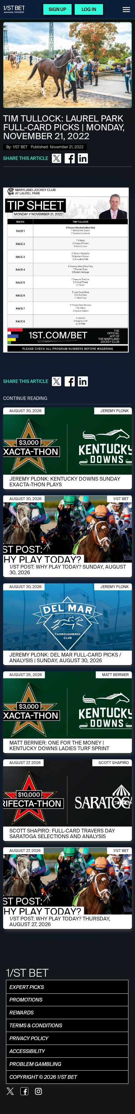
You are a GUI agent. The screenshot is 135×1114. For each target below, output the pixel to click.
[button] (126, 9)
